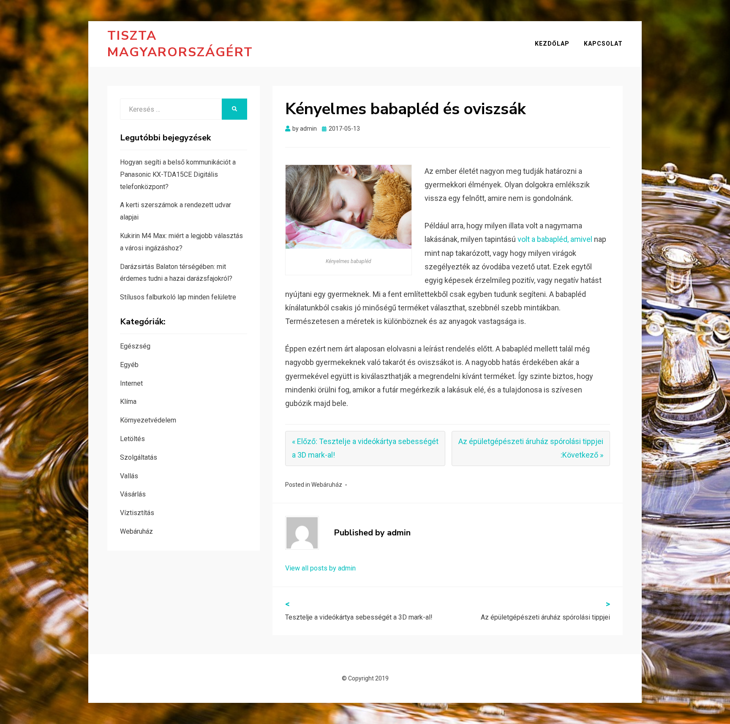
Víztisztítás (137, 513)
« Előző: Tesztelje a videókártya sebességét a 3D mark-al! (365, 448)
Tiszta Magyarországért (180, 44)
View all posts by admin (320, 568)
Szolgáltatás (138, 457)
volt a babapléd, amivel (555, 239)
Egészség (135, 346)
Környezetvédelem (148, 420)
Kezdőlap (552, 43)
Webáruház (326, 484)
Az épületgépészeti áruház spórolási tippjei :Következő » (530, 448)
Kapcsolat (603, 43)
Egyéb (129, 365)
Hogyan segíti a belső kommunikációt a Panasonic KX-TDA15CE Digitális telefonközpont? (178, 174)
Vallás (129, 476)
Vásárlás (133, 494)
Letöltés (132, 439)
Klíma (128, 402)
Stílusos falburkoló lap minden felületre (178, 297)
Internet (131, 383)
